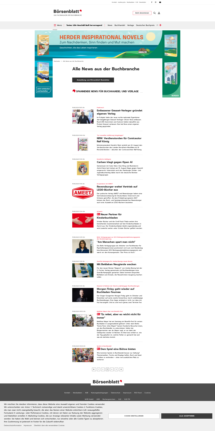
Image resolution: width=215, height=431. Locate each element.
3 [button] (107, 369)
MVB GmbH (89, 399)
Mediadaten (130, 2)
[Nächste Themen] (160, 25)
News (110, 25)
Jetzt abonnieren (142, 13)
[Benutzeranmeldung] (159, 13)
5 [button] (116, 369)
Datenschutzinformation (13, 425)
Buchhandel (120, 25)
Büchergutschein (109, 399)
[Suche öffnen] (154, 13)
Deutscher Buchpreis (145, 25)
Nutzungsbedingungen (99, 393)
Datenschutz (115, 393)
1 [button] (98, 369)
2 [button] (102, 369)
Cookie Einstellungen (133, 416)
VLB (119, 399)
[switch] (58, 25)
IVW (136, 2)
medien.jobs (122, 2)
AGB (86, 393)
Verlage (130, 25)
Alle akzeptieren (186, 416)
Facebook (152, 2)
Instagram (156, 2)
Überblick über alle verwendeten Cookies (49, 425)
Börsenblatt (68, 11)
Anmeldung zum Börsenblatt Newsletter (95, 80)
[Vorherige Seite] (94, 369)
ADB (98, 399)
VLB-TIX (127, 399)
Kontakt (114, 2)
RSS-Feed (138, 393)
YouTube (160, 2)
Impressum (127, 393)
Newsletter (142, 2)
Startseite (57, 61)
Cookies (147, 393)
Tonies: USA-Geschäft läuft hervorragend (84, 25)
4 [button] (111, 369)
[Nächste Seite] (121, 369)
